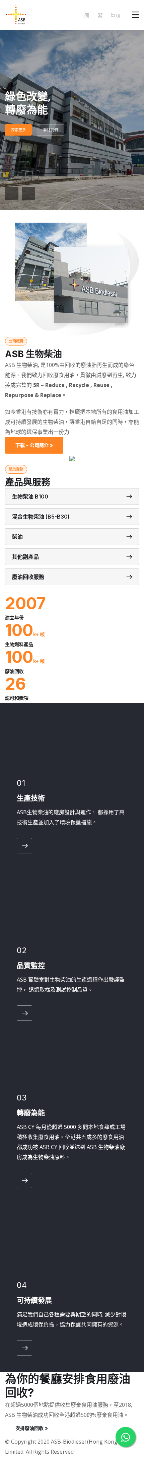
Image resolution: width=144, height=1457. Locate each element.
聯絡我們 (50, 130)
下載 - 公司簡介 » (34, 445)
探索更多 (18, 130)
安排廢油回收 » (31, 1428)
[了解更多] (24, 845)
